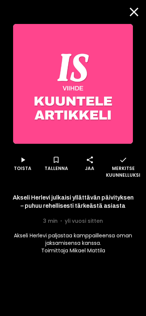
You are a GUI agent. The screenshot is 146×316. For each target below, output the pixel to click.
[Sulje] (134, 11)
